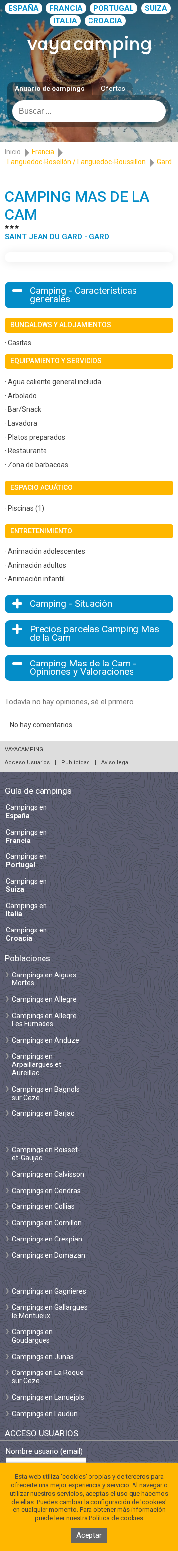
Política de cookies (116, 1518)
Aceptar (89, 1535)
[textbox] (89, 111)
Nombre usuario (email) (44, 1451)
